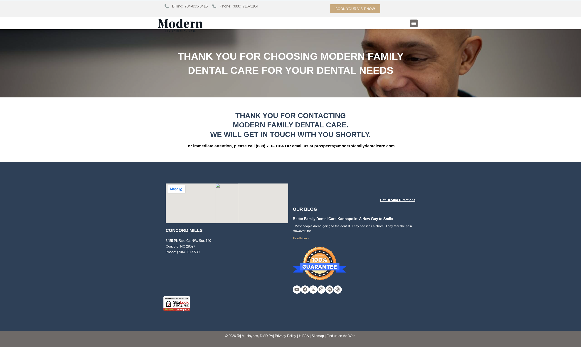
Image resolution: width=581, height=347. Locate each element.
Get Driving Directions (397, 200)
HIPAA (304, 336)
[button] (414, 23)
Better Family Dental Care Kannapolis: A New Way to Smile (343, 219)
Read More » (301, 238)
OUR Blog (305, 209)
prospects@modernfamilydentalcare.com (354, 146)
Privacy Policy (285, 336)
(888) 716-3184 (270, 146)
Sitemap (318, 336)
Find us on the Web (341, 336)
